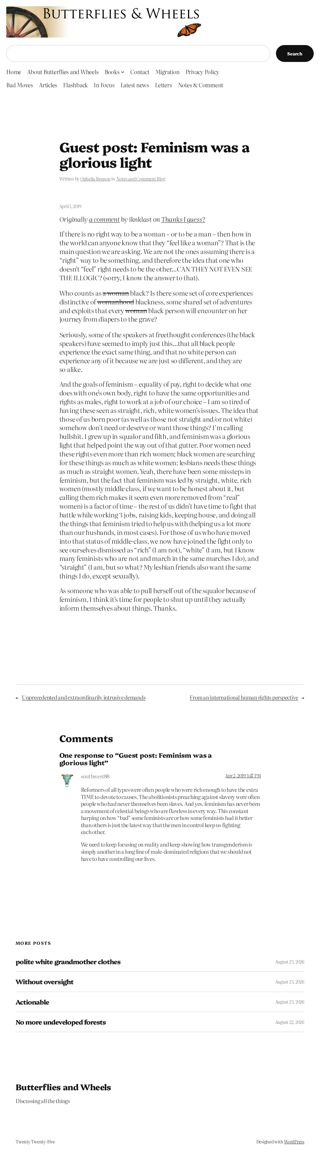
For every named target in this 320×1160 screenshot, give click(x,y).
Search (294, 53)
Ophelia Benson (95, 179)
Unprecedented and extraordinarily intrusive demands (84, 697)
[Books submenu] (122, 72)
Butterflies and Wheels (63, 1086)
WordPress (294, 1141)
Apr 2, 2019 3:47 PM (243, 775)
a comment (104, 219)
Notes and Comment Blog (140, 179)
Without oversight (44, 981)
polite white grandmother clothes (68, 961)
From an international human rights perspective (244, 697)
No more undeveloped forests (61, 1021)
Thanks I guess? (183, 219)
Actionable (32, 1001)
